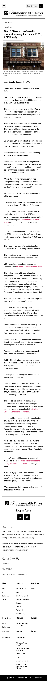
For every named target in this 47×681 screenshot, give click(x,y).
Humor (34, 618)
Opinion (20, 618)
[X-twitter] (27, 517)
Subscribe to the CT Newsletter (23, 649)
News (5, 583)
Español (6, 637)
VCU (3, 589)
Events (33, 589)
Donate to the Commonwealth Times (21, 666)
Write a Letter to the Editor (22, 624)
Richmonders (6, 627)
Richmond (5, 596)
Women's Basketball (23, 599)
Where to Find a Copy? (21, 644)
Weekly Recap (21, 589)
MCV (3, 592)
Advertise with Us (22, 661)
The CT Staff (7, 569)
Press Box (19, 592)
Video (33, 631)
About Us (5, 563)
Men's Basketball (22, 596)
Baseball (19, 603)
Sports (19, 583)
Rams (4, 623)
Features (6, 618)
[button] (4, 6)
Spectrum (35, 583)
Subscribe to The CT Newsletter (14, 574)
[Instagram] (20, 517)
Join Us (18, 657)
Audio (19, 631)
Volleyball (19, 610)
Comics (5, 631)
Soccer (18, 606)
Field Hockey (20, 613)
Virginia (4, 599)
